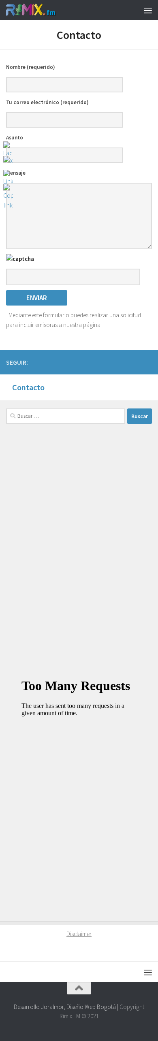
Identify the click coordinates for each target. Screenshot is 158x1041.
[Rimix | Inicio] (39, 10)
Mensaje (16, 172)
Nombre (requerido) (30, 67)
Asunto (14, 137)
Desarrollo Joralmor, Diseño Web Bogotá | (67, 1007)
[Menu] (148, 10)
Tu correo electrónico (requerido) (47, 102)
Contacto (28, 387)
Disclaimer (79, 934)
